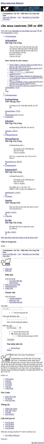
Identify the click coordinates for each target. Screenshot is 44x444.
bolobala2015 (11, 170)
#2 (6, 113)
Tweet (3, 246)
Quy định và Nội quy (12, 435)
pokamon (9, 121)
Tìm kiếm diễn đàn (15, 281)
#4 (6, 164)
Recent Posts (13, 283)
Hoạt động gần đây (15, 302)
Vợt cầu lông (9, 422)
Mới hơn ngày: (7, 326)
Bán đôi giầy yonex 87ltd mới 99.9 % (22, 68)
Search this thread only (21, 332)
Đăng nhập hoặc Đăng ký (12, 3)
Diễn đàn (8, 271)
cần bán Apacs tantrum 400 (18, 84)
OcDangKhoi (8, 33)
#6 (6, 214)
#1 (6, 89)
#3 (6, 133)
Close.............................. (17, 72)
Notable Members (15, 298)
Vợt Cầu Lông (10, 400)
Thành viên (9, 288)
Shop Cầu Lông (10, 397)
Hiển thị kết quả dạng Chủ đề (28, 336)
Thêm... (9, 350)
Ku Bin (8, 220)
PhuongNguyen (12, 139)
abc (10, 80)
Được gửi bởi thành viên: (11, 316)
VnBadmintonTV (11, 286)
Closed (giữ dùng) (15, 70)
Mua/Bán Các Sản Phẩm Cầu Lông (24, 31)
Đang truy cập (14, 300)
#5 (6, 194)
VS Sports (8, 398)
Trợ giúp (8, 412)
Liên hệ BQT (9, 414)
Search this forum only (21, 334)
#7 (6, 234)
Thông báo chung (11, 409)
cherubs (8, 200)
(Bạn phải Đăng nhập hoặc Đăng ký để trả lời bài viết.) (19, 237)
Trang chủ (8, 269)
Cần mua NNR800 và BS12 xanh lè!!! (22, 82)
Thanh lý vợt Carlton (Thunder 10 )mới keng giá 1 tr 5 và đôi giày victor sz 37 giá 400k (25, 77)
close (11, 74)
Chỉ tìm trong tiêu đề (20, 313)
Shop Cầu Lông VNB (12, 285)
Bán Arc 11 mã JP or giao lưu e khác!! (22, 86)
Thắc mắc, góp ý (10, 410)
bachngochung (11, 99)
